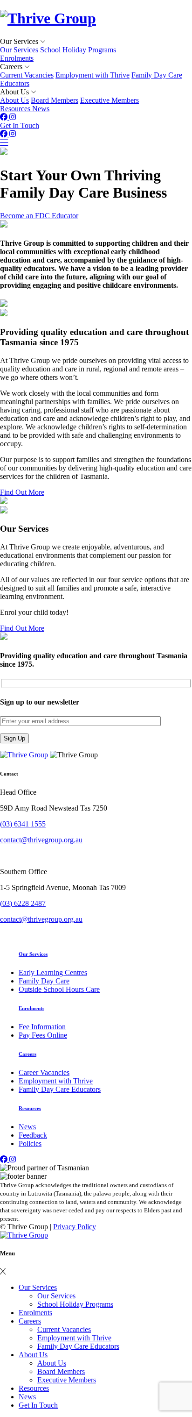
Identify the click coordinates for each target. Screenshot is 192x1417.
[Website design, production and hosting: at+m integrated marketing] (24, 1235)
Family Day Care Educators (60, 1089)
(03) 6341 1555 (23, 824)
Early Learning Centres (53, 972)
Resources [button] (16, 109)
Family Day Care (44, 981)
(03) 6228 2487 (23, 903)
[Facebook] (4, 117)
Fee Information (42, 1027)
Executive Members (109, 100)
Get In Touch (19, 125)
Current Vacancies (27, 75)
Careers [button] (12, 67)
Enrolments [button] (17, 58)
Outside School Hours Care (59, 989)
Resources (30, 1108)
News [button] (40, 109)
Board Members (54, 100)
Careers (27, 1054)
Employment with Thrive (92, 75)
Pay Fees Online (43, 1035)
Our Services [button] (20, 41)
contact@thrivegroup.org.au (41, 840)
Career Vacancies (44, 1072)
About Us (14, 100)
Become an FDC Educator (39, 216)
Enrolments (31, 1008)
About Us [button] (15, 92)
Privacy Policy (74, 1227)
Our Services (19, 50)
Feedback (33, 1135)
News (27, 1127)
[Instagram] (12, 117)
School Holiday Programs (78, 50)
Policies (30, 1143)
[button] (3, 1271)
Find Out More (22, 492)
